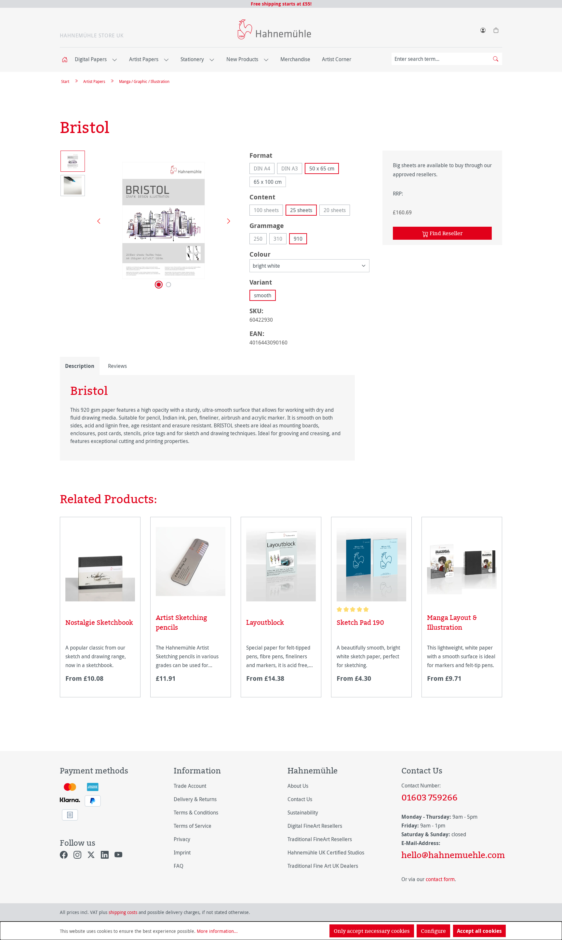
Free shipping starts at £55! (281, 4)
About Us (298, 785)
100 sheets (268, 211)
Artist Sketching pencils (181, 622)
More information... (217, 931)
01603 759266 (429, 797)
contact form (440, 879)
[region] (148, 220)
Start (65, 81)
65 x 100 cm (268, 181)
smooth (262, 295)
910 (298, 238)
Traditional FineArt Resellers (320, 839)
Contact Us (300, 799)
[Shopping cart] (495, 28)
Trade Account (190, 785)
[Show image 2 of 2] (168, 284)
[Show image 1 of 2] (158, 284)
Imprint (182, 852)
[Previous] (96, 220)
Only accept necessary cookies (372, 930)
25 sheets (301, 210)
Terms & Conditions (196, 812)
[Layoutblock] (281, 564)
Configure (433, 930)
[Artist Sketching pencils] (190, 562)
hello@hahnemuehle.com (451, 855)
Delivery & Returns (195, 799)
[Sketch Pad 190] (371, 564)
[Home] (67, 60)
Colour (260, 254)
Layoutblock (265, 622)
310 (280, 239)
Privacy (182, 839)
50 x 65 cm (321, 168)
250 (260, 239)
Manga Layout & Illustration (452, 622)
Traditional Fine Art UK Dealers (323, 865)
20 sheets (337, 211)
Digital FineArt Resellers (315, 825)
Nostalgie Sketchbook (99, 622)
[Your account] (482, 28)
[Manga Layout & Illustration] (462, 562)
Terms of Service (192, 825)
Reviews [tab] (117, 365)
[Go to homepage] (274, 29)
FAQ (178, 865)
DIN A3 (291, 169)
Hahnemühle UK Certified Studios (326, 852)
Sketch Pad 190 (360, 622)
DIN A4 (264, 169)
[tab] (80, 366)
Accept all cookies (479, 930)
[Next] (226, 220)
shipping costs (123, 912)
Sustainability (303, 812)
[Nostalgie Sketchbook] (100, 564)
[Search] (495, 59)
